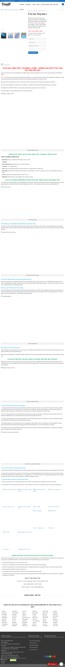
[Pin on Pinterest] (36, 57)
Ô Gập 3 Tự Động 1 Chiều (8, 506)
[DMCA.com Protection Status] (13, 660)
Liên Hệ (21, 9)
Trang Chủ (21, 4)
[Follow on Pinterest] (52, 656)
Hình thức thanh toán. (33, 642)
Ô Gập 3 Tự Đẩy (36, 506)
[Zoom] (2, 30)
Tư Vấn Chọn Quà (45, 4)
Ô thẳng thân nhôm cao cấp (24, 549)
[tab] (2, 65)
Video (38, 4)
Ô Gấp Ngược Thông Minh (53, 506)
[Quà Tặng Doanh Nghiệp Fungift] (9, 4)
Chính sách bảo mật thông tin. (35, 640)
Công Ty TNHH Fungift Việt (40, 665)
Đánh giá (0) (7, 64)
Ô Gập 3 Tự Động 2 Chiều (38, 528)
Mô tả (2, 64)
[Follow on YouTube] (55, 656)
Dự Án (33, 4)
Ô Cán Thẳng (6, 549)
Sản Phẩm (28, 4)
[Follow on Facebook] (45, 656)
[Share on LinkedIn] (38, 57)
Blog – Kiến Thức (54, 4)
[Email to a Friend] (34, 57)
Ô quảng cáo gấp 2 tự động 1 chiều (24, 507)
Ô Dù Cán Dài (51, 528)
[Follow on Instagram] (48, 656)
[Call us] (50, 656)
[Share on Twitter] (31, 57)
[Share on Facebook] (29, 57)
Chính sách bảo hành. (33, 649)
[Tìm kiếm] (63, 4)
